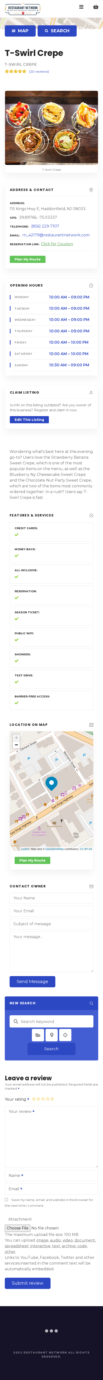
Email (12, 1189)
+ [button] (16, 738)
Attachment (20, 1219)
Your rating (16, 1099)
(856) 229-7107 (45, 226)
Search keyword (16, 1021)
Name (13, 1176)
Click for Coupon (57, 244)
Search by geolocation (65, 1035)
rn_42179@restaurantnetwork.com (56, 235)
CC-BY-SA (86, 849)
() (39, 71)
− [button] (16, 745)
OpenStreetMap (54, 849)
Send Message (32, 981)
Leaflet (25, 849)
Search (51, 1048)
